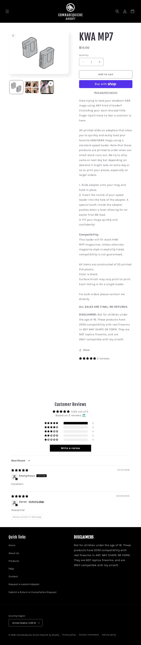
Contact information (89, 635)
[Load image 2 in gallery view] (32, 87)
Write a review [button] (70, 448)
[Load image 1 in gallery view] (16, 87)
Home (12, 545)
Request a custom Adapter (24, 584)
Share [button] (86, 350)
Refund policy (109, 635)
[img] (19, 470)
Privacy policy (69, 635)
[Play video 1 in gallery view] (47, 87)
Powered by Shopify (49, 635)
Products (14, 561)
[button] (7, 11)
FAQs (11, 568)
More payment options (105, 92)
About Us (14, 553)
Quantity (83, 55)
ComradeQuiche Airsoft (28, 635)
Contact (13, 576)
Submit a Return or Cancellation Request (32, 592)
